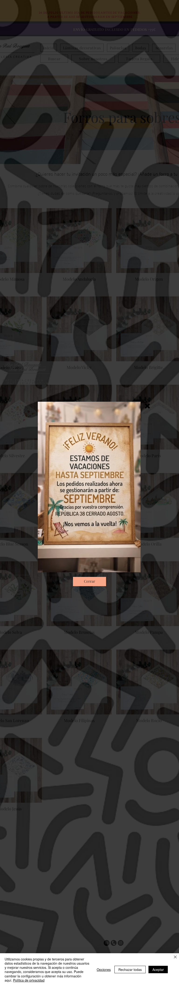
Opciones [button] (104, 969)
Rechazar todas (130, 969)
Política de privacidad (29, 980)
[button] (147, 406)
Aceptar (158, 969)
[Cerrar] (175, 957)
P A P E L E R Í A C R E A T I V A (27, 383)
